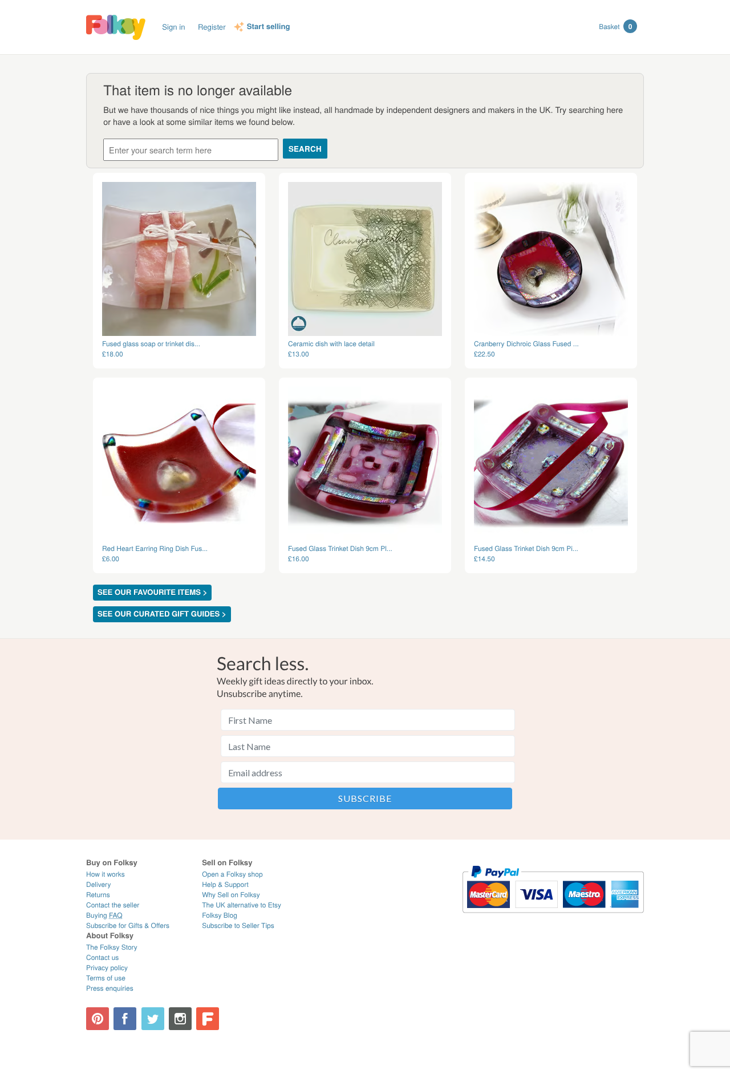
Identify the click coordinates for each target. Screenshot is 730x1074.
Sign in (173, 26)
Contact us (102, 957)
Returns (98, 894)
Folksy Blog (219, 915)
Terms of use (105, 978)
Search (305, 148)
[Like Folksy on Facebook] (124, 1018)
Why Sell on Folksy (231, 894)
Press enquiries (109, 988)
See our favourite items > (152, 592)
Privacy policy (107, 967)
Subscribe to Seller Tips (238, 925)
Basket (615, 26)
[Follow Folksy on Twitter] (152, 1018)
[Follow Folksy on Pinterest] (97, 1018)
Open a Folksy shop (232, 874)
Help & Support (225, 884)
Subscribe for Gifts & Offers (127, 925)
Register (212, 26)
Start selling (268, 26)
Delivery (98, 884)
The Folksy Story (111, 947)
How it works (105, 874)
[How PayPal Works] (553, 918)
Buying (104, 915)
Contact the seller (112, 905)
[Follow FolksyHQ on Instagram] (180, 1018)
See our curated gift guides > (162, 614)
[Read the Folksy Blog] (207, 1018)
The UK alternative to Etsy (241, 905)
